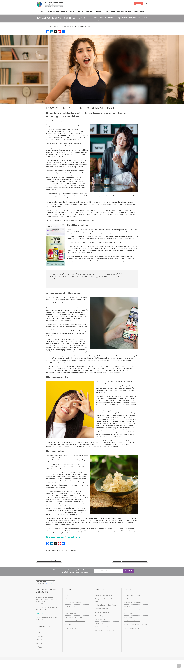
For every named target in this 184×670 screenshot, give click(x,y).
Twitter (38, 632)
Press (142, 11)
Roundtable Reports (131, 617)
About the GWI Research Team (105, 630)
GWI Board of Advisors (73, 603)
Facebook (39, 636)
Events (136, 11)
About (42, 11)
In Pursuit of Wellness (66, 551)
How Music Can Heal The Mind (49, 561)
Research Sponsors (101, 616)
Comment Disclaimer (47, 619)
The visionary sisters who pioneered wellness (130, 561)
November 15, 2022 (84, 27)
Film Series (128, 11)
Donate (138, 4)
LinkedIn (39, 640)
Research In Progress (102, 612)
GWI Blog (68, 624)
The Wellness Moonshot (132, 621)
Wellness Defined (61, 11)
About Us (68, 599)
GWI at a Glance (70, 606)
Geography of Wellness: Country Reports (105, 600)
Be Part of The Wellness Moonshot (136, 624)
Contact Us (39, 613)
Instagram (39, 643)
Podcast (120, 11)
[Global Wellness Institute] (50, 4)
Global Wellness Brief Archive (75, 621)
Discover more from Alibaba (63, 537)
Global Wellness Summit (132, 628)
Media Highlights (71, 613)
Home (67, 595)
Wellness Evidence (109, 11)
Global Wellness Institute (62, 27)
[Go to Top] (179, 666)
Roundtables (128, 613)
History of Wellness (101, 609)
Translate (51, 583)
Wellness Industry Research (104, 595)
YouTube (39, 647)
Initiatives (98, 11)
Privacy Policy (39, 617)
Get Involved (128, 599)
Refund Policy (47, 617)
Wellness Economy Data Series (105, 605)
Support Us (50, 11)
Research (72, 11)
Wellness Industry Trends (103, 627)
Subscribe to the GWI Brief (74, 617)
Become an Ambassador (132, 603)
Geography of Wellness (85, 11)
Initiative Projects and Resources (135, 610)
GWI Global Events (71, 632)
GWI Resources (70, 628)
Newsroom (69, 610)
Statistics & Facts (100, 619)
